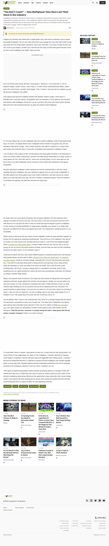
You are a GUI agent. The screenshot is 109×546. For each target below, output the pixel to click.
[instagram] (91, 500)
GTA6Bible (66, 530)
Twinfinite (75, 521)
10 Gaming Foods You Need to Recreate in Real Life (27, 419)
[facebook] (99, 500)
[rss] (87, 500)
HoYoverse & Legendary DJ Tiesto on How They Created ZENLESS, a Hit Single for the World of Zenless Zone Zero (46, 422)
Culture (38, 3)
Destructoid (102, 523)
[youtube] (104, 500)
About (5, 507)
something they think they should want (46, 257)
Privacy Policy (30, 507)
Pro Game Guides (64, 521)
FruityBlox (88, 528)
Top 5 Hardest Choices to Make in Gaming (10, 418)
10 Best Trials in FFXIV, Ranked (62, 451)
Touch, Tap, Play (64, 528)
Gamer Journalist (64, 525)
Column (45, 3)
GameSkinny (74, 525)
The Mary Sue (102, 525)
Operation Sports (86, 525)
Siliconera (75, 523)
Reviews (26, 3)
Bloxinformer (102, 528)
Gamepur (89, 521)
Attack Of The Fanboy (100, 521)
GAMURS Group (102, 534)
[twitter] (95, 500)
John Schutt (41, 432)
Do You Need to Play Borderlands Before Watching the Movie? (11, 453)
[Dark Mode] (97, 2)
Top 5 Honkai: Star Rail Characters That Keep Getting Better (63, 419)
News (20, 3)
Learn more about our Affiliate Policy (11, 394)
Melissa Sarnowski (26, 425)
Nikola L (5, 423)
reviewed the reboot (19, 244)
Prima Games (65, 523)
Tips (32, 3)
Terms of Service (19, 507)
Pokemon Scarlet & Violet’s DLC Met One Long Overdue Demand (45, 453)
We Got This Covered (86, 523)
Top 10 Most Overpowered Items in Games (28, 452)
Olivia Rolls (41, 460)
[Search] (93, 2)
